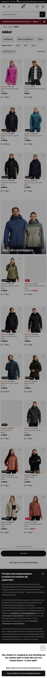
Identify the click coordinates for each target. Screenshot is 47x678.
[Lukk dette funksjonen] (43, 648)
